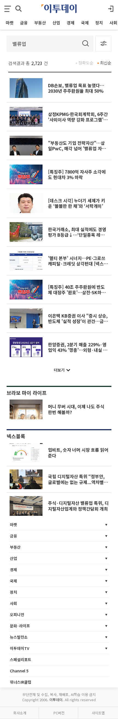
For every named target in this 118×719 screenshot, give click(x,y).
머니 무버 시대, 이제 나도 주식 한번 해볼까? (76, 409)
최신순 (105, 63)
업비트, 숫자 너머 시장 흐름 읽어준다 (78, 452)
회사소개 (19, 712)
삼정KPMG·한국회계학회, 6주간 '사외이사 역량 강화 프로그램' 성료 (78, 120)
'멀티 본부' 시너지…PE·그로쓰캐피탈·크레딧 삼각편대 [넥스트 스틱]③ (78, 264)
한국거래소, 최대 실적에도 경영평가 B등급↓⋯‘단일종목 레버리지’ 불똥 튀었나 (78, 235)
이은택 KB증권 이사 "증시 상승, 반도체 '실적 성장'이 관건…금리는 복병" (78, 321)
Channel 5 (19, 670)
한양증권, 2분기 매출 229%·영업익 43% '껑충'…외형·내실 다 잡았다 (77, 350)
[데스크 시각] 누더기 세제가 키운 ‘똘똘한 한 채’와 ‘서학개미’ (76, 203)
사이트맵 (98, 712)
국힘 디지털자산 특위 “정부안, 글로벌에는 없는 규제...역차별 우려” (76, 482)
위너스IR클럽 (20, 682)
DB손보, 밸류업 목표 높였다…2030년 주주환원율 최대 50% (76, 88)
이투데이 (56, 699)
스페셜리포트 (20, 659)
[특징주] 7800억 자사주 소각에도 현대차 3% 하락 (77, 174)
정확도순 (86, 63)
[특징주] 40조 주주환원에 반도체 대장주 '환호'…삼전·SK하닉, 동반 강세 (77, 292)
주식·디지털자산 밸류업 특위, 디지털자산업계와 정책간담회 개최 (78, 506)
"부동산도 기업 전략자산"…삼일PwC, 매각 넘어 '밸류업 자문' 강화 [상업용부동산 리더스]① (77, 148)
